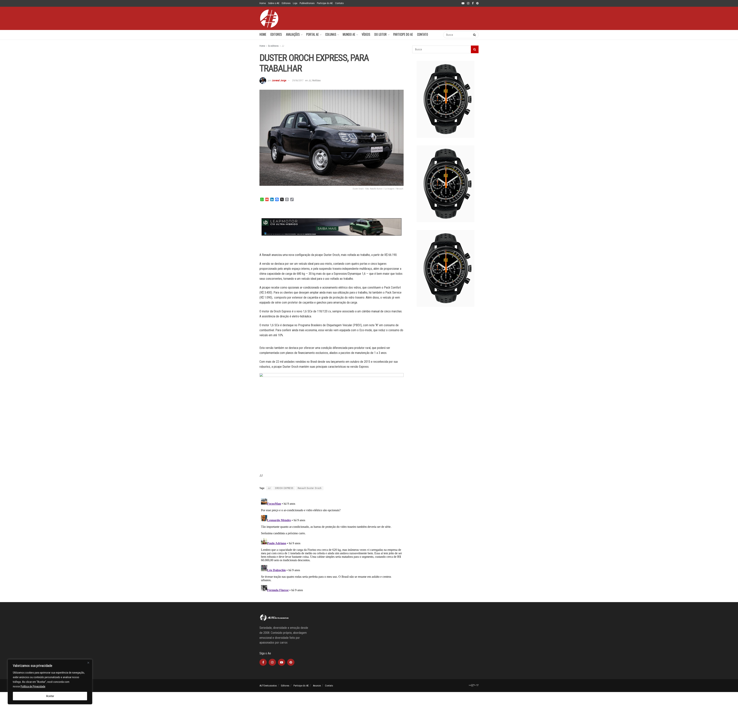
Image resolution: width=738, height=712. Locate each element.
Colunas (330, 34)
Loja (295, 3)
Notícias (316, 80)
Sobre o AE (273, 3)
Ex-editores (273, 46)
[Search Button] (436, 35)
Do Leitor (380, 34)
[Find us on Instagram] (468, 3)
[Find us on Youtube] (463, 3)
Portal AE (312, 34)
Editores (286, 3)
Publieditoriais (307, 3)
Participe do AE (325, 3)
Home (262, 3)
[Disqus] (331, 545)
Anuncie (317, 685)
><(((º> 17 (474, 685)
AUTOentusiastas (268, 685)
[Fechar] (88, 662)
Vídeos (366, 34)
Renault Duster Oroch (310, 488)
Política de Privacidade (33, 686)
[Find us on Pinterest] (477, 3)
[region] (50, 681)
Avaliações (293, 34)
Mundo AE (349, 34)
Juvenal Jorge (279, 80)
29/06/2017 (297, 80)
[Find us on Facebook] (473, 3)
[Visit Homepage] (269, 18)
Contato (339, 3)
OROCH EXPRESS (284, 488)
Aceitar (50, 696)
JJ (283, 46)
